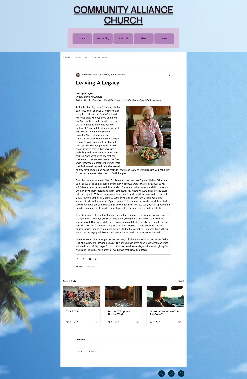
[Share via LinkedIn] (90, 259)
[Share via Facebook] (77, 259)
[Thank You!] (81, 296)
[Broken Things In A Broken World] (123, 296)
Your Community (99, 57)
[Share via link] (96, 259)
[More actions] (169, 75)
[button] (180, 57)
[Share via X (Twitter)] (83, 259)
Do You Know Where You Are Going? (164, 312)
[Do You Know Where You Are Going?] (165, 296)
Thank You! (72, 311)
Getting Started (81, 57)
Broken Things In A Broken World (119, 312)
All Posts (66, 57)
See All (181, 281)
